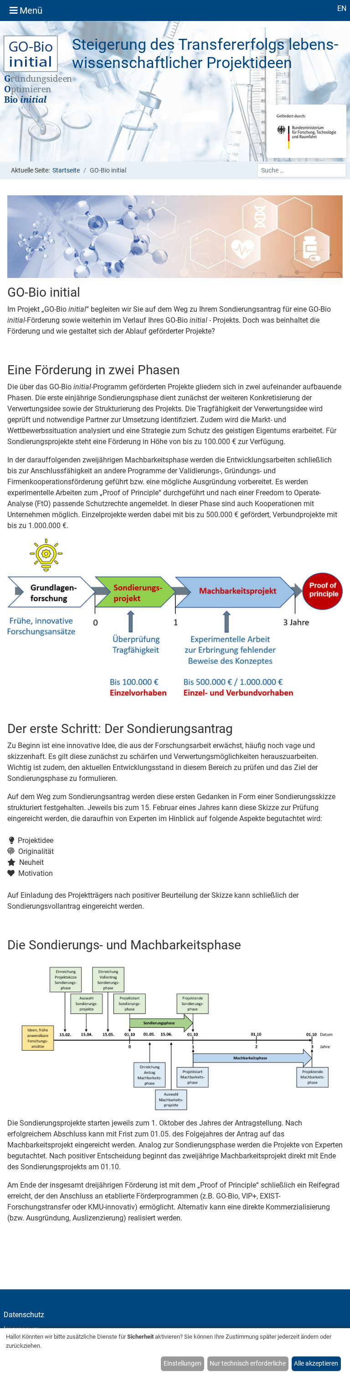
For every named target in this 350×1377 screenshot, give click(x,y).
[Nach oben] (334, 1360)
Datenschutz (24, 1314)
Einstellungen (182, 1363)
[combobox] (301, 170)
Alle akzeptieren (316, 1363)
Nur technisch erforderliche (248, 1363)
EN (341, 8)
